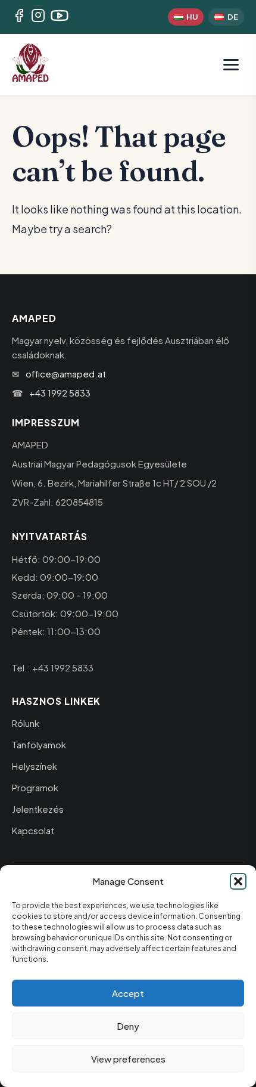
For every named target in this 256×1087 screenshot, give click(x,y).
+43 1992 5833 (59, 392)
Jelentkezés (38, 809)
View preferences (128, 1058)
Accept (128, 993)
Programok (35, 787)
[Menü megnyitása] (231, 65)
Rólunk (25, 723)
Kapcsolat (33, 830)
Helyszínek (34, 766)
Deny (128, 1026)
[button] (238, 881)
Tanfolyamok (39, 744)
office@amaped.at (66, 373)
